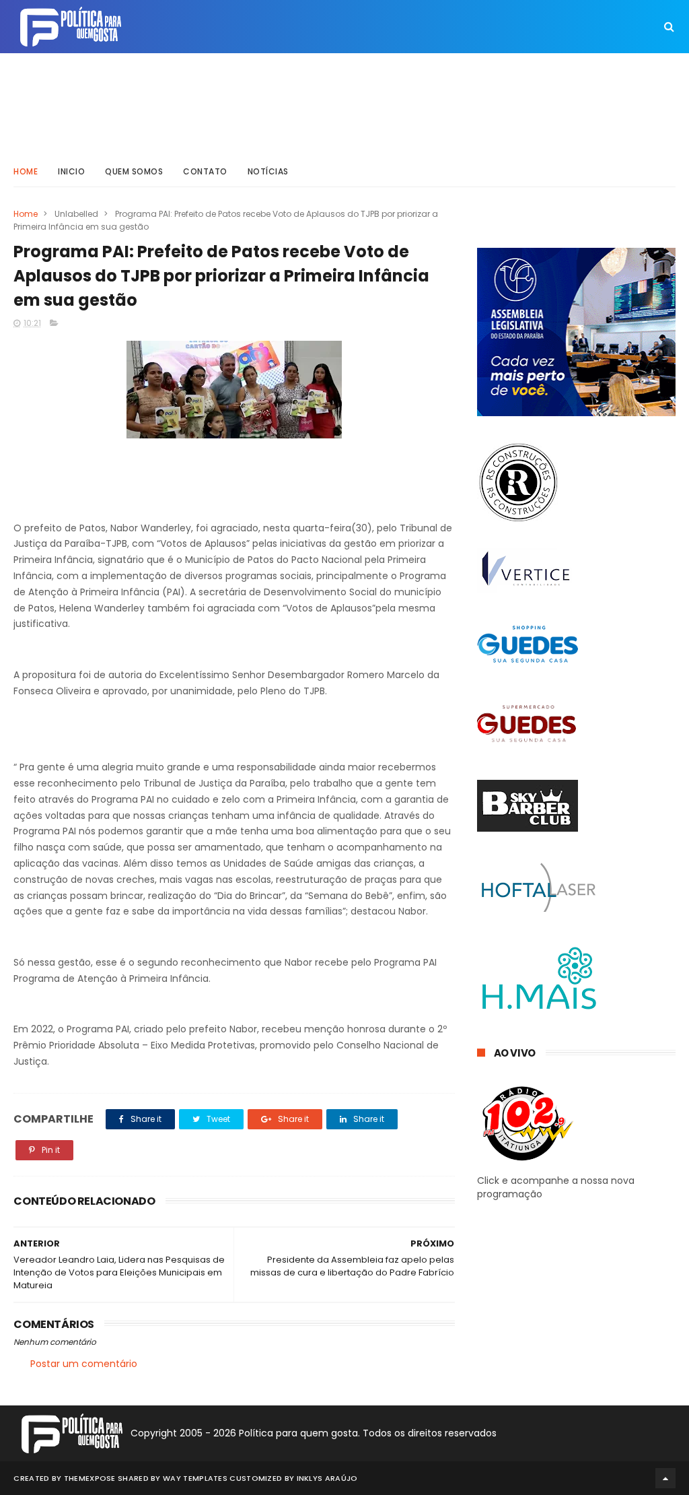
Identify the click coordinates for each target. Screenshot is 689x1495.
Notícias (268, 171)
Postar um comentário (83, 1363)
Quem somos (134, 171)
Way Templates (195, 1478)
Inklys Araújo (327, 1478)
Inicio (71, 171)
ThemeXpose (90, 1478)
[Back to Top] (665, 1478)
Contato (205, 171)
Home (25, 171)
